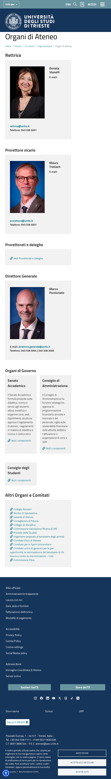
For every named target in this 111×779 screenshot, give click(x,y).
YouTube (54, 698)
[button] (6, 773)
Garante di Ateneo (23, 517)
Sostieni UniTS (29, 687)
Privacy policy (10, 771)
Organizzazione (44, 46)
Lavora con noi (14, 600)
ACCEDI (92, 4)
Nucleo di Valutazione (25, 513)
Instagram (35, 698)
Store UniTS (83, 687)
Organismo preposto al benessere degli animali (39, 537)
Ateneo (17, 46)
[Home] (29, 22)
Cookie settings (14, 647)
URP (81, 711)
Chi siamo (29, 46)
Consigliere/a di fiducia (26, 521)
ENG (68, 4)
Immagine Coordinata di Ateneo (23, 670)
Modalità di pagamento (19, 618)
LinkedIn (47, 698)
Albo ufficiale (13, 588)
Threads (66, 698)
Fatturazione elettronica (19, 612)
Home (8, 46)
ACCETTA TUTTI (82, 771)
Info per (10, 4)
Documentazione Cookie (28, 771)
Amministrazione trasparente (22, 594)
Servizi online (13, 676)
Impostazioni (82, 753)
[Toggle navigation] (102, 4)
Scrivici (49, 711)
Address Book (13, 664)
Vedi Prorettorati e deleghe (28, 258)
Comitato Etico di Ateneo (27, 540)
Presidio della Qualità (25, 533)
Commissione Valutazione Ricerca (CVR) (35, 529)
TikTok (72, 698)
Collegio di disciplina (25, 525)
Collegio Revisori (23, 509)
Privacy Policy (14, 635)
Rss (78, 698)
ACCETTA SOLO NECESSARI (82, 762)
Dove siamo (12, 711)
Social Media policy (16, 653)
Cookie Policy (13, 641)
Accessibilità (13, 629)
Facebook (41, 698)
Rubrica (82, 4)
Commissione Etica (24, 560)
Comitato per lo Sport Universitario (32, 544)
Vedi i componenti (21, 440)
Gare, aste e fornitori (17, 606)
